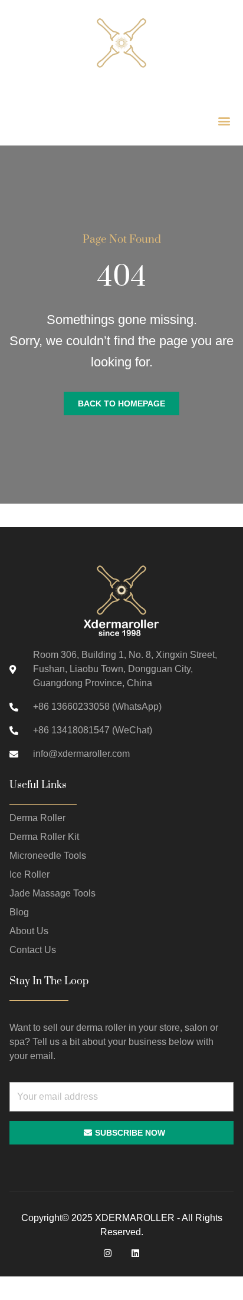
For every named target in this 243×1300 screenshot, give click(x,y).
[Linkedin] (135, 1253)
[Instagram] (107, 1253)
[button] (224, 120)
